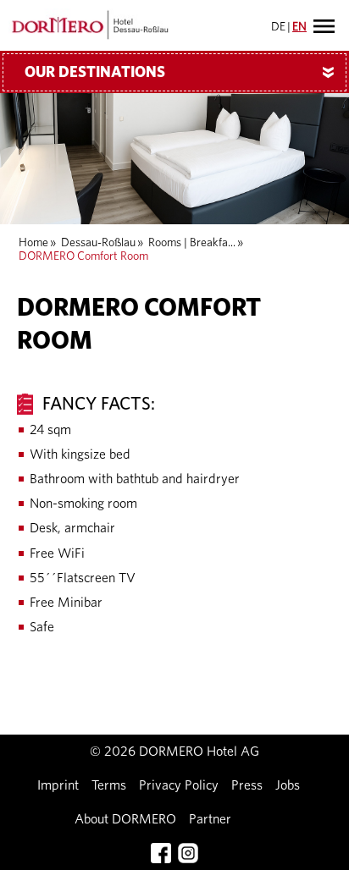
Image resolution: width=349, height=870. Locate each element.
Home (33, 243)
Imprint (58, 785)
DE (278, 27)
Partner (210, 819)
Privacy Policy (179, 785)
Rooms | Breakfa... (191, 243)
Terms (108, 785)
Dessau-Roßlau (98, 243)
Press (247, 785)
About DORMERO (125, 819)
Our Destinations (183, 72)
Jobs (287, 785)
